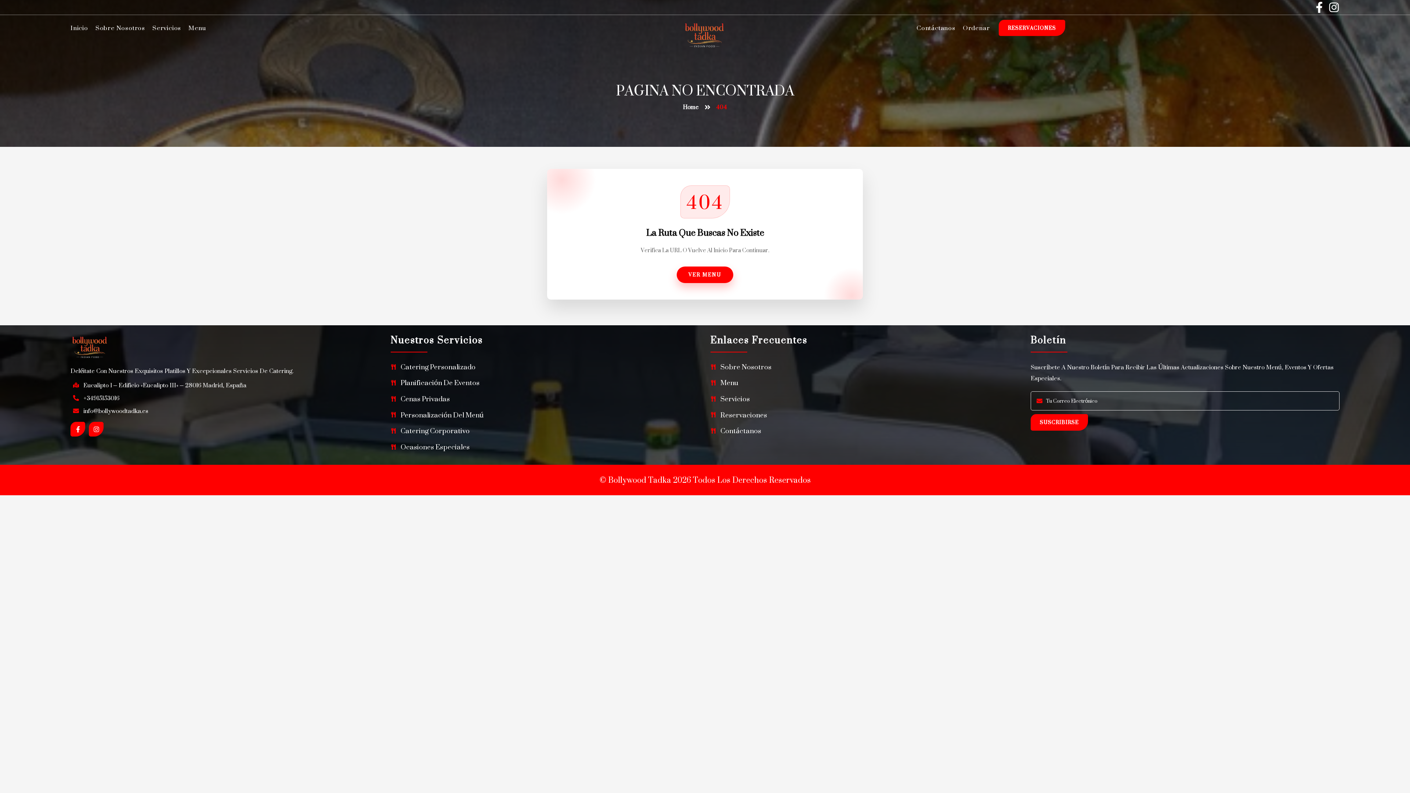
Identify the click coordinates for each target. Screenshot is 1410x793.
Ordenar (976, 28)
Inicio (79, 28)
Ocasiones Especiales (435, 447)
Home (691, 107)
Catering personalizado (438, 367)
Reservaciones (1032, 27)
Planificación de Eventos (440, 382)
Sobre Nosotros (120, 28)
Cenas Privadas (425, 399)
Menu (197, 28)
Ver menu (705, 274)
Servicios (166, 28)
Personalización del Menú (442, 415)
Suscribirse (1059, 422)
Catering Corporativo (435, 431)
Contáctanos (935, 28)
